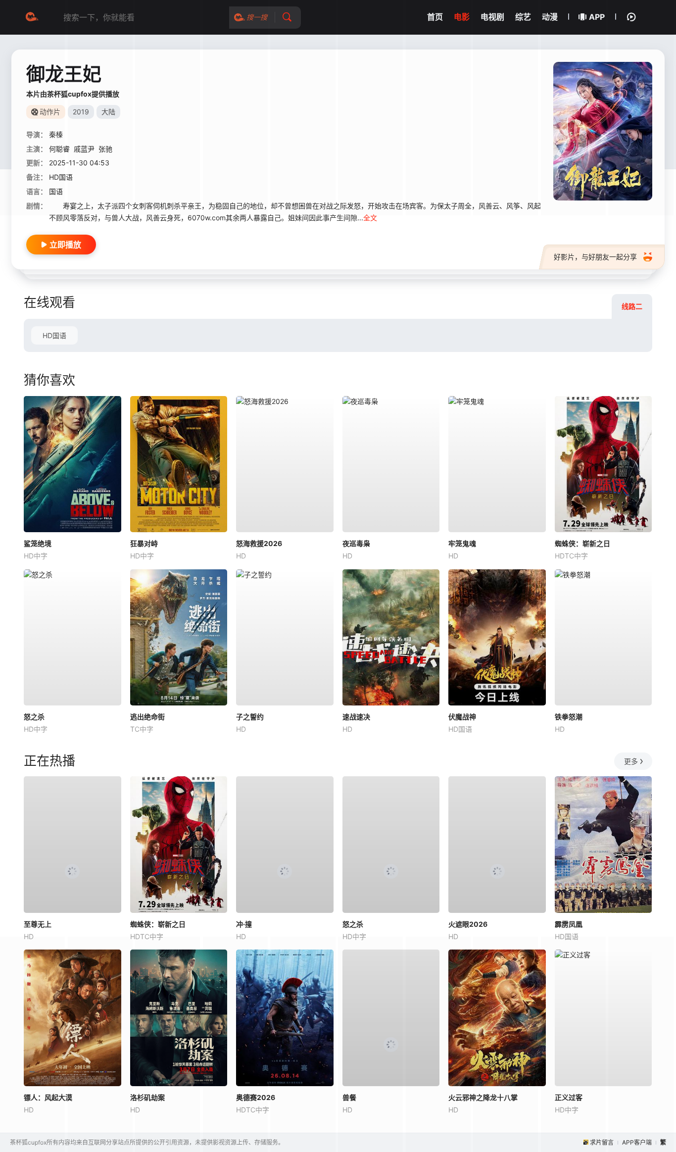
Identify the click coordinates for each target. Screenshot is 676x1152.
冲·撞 (244, 924)
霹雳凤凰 (568, 924)
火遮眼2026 (467, 924)
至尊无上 (37, 924)
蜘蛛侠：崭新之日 (582, 543)
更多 (631, 761)
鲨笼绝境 (37, 543)
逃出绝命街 (147, 716)
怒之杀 (34, 716)
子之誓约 (250, 716)
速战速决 (356, 716)
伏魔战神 (462, 716)
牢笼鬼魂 (462, 543)
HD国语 (54, 335)
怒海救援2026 (259, 543)
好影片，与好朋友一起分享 (595, 256)
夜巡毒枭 (356, 543)
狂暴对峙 (144, 543)
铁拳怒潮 (568, 716)
